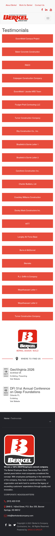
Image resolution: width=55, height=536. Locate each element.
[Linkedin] (46, 9)
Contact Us (39, 5)
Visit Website (15, 379)
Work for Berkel (25, 5)
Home (6, 418)
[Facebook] (42, 9)
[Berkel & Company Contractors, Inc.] (15, 18)
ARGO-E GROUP (35, 529)
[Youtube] (50, 9)
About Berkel (11, 5)
